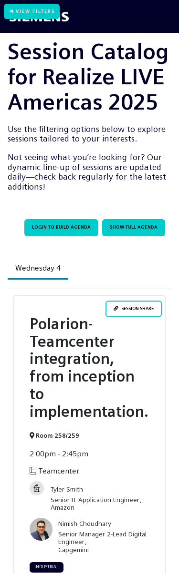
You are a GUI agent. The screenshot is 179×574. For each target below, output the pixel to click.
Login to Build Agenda (61, 227)
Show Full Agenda (134, 227)
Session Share (136, 309)
